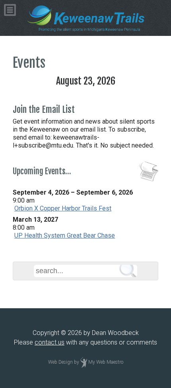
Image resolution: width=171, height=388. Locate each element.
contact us (49, 342)
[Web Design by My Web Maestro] (83, 362)
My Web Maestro (105, 362)
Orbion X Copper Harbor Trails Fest (62, 208)
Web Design (60, 362)
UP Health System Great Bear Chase (64, 235)
